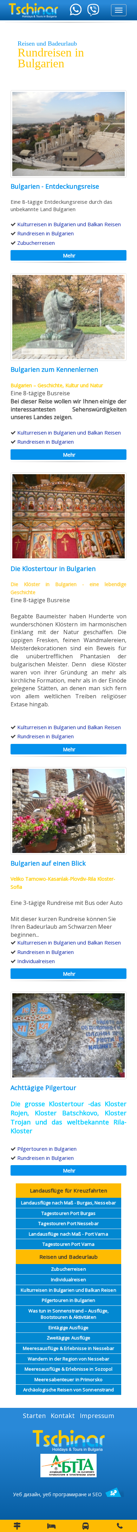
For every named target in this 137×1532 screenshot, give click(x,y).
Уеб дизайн (26, 1494)
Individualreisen (36, 961)
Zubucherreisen (36, 242)
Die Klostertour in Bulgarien (53, 568)
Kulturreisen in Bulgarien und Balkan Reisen (69, 224)
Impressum (97, 1415)
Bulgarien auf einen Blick (48, 863)
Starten (34, 1415)
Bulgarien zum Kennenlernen (54, 369)
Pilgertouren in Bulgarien (47, 1148)
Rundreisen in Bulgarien (45, 233)
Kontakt (63, 1415)
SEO (97, 1494)
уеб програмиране (65, 1494)
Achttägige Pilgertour (43, 1087)
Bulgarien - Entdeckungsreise (55, 186)
